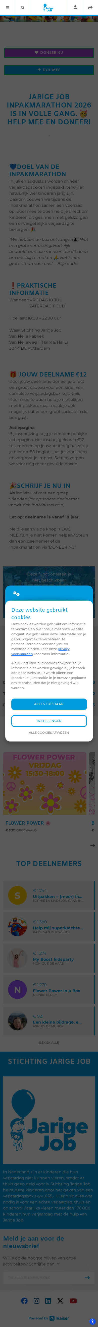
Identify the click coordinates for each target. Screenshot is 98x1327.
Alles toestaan (49, 704)
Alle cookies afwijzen (49, 732)
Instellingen (49, 721)
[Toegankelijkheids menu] (92, 1321)
